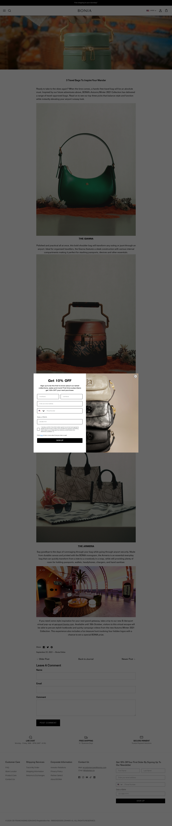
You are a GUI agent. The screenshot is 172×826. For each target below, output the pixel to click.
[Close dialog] (135, 376)
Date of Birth (42, 417)
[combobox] (41, 410)
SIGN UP (59, 440)
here (41, 435)
